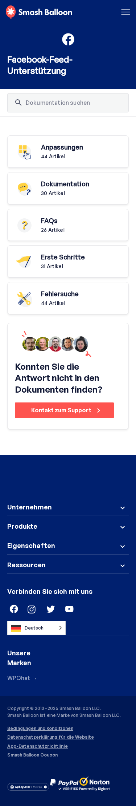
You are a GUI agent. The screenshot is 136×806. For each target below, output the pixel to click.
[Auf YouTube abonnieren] (69, 609)
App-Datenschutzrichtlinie (37, 746)
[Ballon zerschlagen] (39, 12)
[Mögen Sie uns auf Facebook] (13, 609)
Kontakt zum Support (61, 410)
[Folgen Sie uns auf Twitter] (51, 609)
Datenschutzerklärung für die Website (50, 737)
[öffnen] (125, 12)
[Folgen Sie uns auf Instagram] (32, 609)
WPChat (18, 678)
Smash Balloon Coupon (32, 755)
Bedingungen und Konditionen (40, 728)
